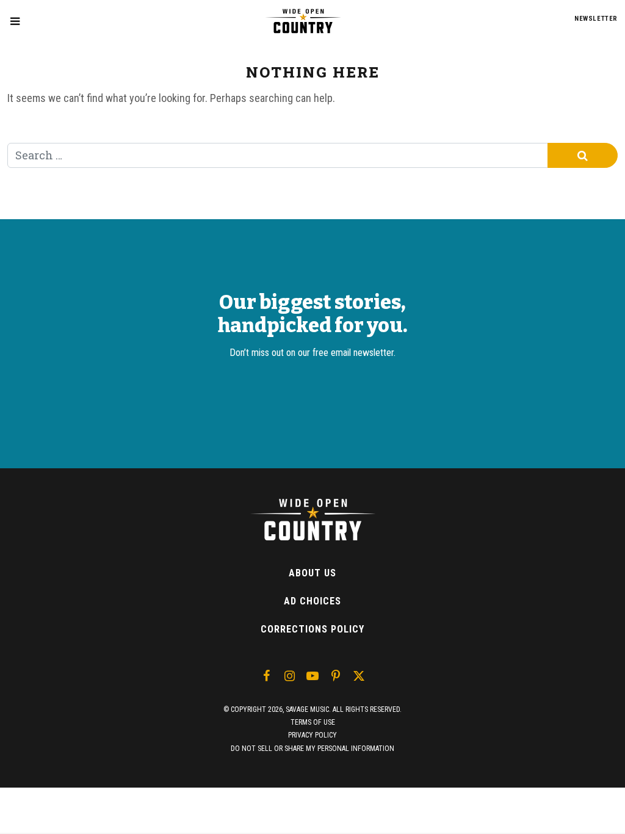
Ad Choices (312, 601)
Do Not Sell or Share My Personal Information (312, 748)
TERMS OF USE (313, 722)
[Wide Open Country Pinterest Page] (335, 675)
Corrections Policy (312, 629)
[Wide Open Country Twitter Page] (358, 675)
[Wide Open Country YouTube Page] (312, 675)
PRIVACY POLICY (312, 735)
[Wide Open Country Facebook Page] (266, 675)
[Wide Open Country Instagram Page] (289, 675)
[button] (15, 21)
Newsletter (596, 19)
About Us (312, 573)
